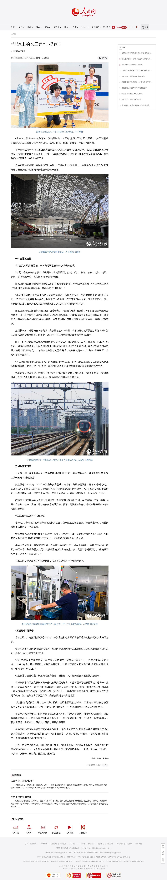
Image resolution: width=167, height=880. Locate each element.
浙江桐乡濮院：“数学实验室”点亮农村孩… (137, 59)
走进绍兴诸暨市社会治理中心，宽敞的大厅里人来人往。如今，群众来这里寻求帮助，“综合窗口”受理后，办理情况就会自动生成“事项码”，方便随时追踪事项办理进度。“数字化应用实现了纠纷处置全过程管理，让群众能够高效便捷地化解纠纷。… (59, 803)
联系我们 (138, 844)
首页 (13, 27)
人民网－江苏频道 (41, 58)
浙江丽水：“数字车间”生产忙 (132, 99)
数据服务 (101, 844)
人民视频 (69, 833)
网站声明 (110, 844)
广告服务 (72, 844)
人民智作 (83, 833)
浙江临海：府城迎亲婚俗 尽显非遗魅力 (135, 105)
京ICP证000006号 (116, 861)
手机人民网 (42, 833)
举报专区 (106, 27)
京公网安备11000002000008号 (133, 861)
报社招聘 (54, 844)
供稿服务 (91, 844)
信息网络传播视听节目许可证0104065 (36, 861)
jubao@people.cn (105, 848)
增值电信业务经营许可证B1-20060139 (80, 857)
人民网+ (29, 833)
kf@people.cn (62, 852)
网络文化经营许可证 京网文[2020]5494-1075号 (67, 861)
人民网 (13, 34)
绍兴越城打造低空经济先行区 (132, 94)
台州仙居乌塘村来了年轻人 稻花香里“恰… (136, 70)
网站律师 (120, 844)
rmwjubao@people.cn (114, 852)
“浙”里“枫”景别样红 (21, 797)
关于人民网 (43, 844)
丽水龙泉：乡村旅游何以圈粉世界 (133, 76)
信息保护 (129, 844)
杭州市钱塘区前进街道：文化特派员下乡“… (137, 82)
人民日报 (15, 833)
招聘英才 (63, 844)
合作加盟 (82, 844)
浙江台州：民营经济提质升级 (132, 65)
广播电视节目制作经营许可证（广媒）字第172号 (113, 857)
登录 (146, 27)
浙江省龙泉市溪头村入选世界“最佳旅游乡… (137, 53)
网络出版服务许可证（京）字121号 (96, 861)
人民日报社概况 (30, 844)
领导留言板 (56, 833)
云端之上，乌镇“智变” (22, 781)
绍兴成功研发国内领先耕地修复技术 (134, 88)
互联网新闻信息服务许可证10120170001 (51, 857)
